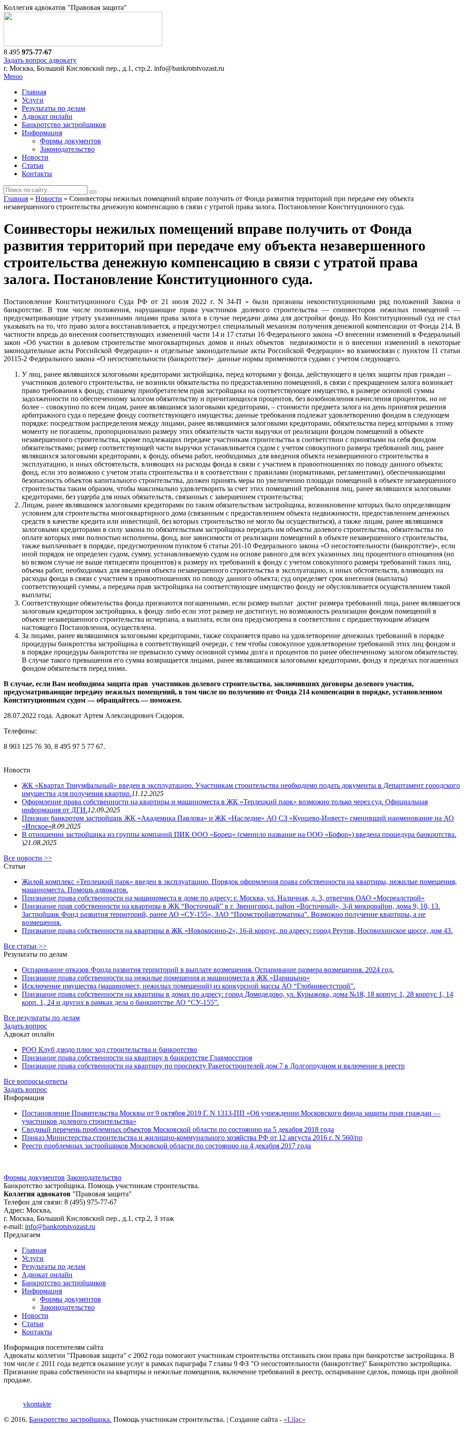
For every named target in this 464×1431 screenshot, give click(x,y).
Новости (35, 157)
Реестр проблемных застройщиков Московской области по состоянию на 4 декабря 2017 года (166, 1146)
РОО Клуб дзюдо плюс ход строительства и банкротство (109, 1049)
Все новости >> (28, 858)
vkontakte (37, 1404)
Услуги (33, 100)
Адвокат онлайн (47, 116)
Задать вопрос (25, 1026)
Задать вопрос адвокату (40, 60)
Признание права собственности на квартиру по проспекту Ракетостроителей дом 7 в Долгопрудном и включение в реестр (213, 1066)
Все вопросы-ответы (36, 1081)
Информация (42, 133)
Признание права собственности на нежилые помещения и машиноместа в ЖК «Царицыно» (166, 978)
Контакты (37, 173)
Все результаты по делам (42, 1018)
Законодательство (67, 149)
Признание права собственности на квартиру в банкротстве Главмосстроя (137, 1058)
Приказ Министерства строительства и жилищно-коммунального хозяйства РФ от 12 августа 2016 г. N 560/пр (192, 1137)
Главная (34, 92)
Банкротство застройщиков (64, 124)
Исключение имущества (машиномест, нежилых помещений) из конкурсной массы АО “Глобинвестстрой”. (188, 986)
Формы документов (70, 141)
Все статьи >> (25, 946)
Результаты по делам (53, 108)
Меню (13, 76)
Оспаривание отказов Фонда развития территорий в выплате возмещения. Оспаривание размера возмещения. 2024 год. (208, 970)
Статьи (33, 165)
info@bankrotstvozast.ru (60, 1226)
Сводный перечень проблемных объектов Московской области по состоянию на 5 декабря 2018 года (178, 1129)
